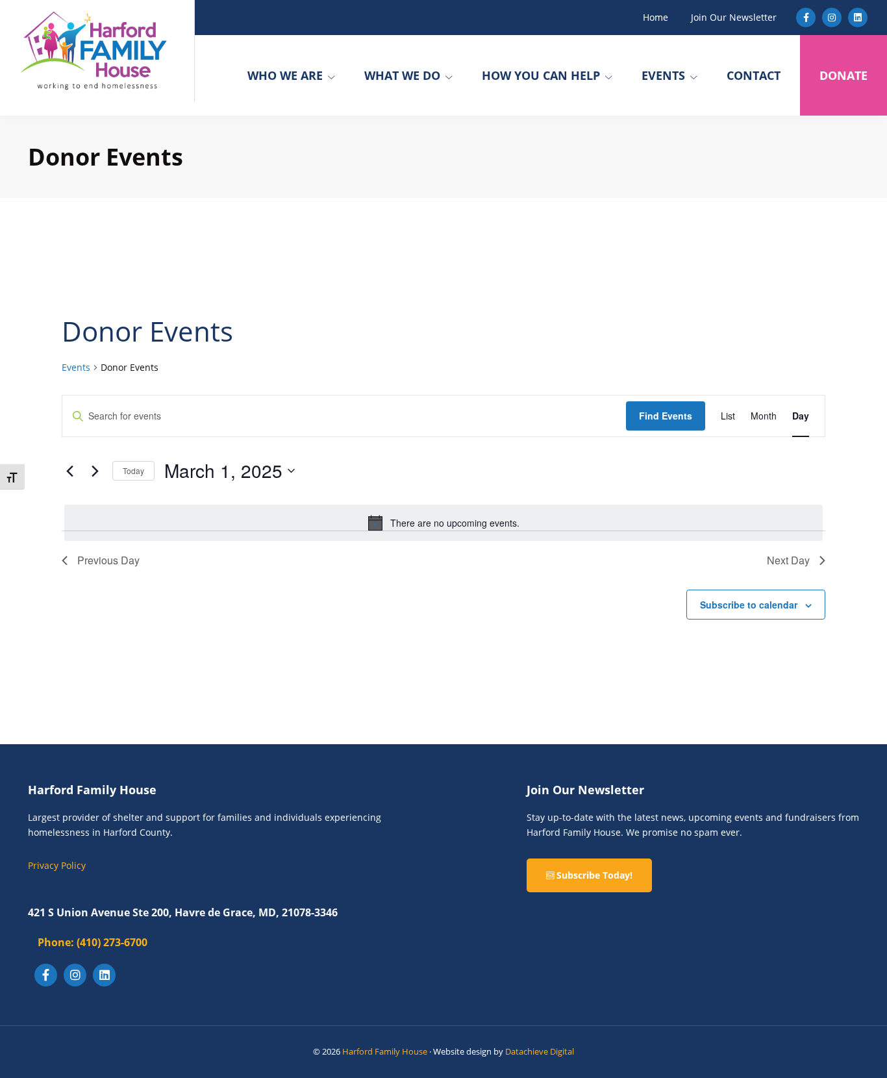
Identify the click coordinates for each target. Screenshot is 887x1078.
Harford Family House (384, 1051)
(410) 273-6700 (92, 942)
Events (76, 367)
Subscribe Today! (593, 875)
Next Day (788, 560)
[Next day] (95, 471)
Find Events (665, 415)
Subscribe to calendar (748, 604)
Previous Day (108, 560)
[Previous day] (69, 471)
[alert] (443, 523)
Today (133, 470)
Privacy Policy (57, 865)
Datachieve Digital (539, 1051)
